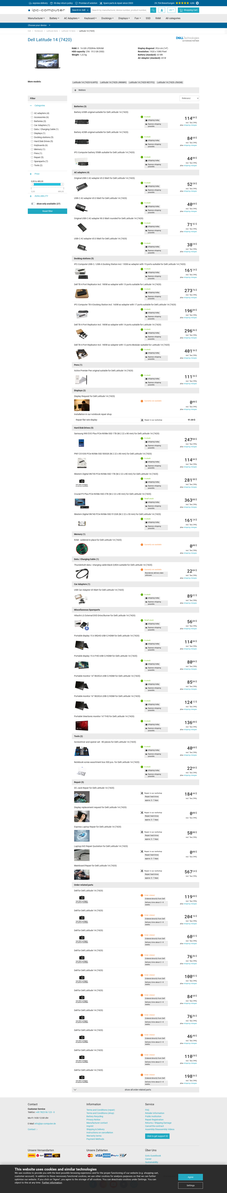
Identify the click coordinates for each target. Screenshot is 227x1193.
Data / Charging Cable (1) (46, 129)
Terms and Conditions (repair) (100, 1110)
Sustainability (151, 1162)
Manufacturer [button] (35, 18)
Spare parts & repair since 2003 (118, 3)
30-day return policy (63, 3)
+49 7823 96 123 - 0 (45, 1112)
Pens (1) (38, 153)
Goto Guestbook (153, 1155)
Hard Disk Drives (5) (43, 141)
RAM (158, 18)
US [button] (170, 10)
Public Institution (153, 1116)
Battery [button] (53, 18)
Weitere (82, 90)
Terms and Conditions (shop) (100, 1113)
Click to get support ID (157, 1136)
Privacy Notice (93, 1119)
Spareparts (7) (41, 161)
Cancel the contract (154, 1126)
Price (37, 174)
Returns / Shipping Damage (158, 1123)
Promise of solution (87, 3)
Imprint (89, 1126)
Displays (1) (39, 133)
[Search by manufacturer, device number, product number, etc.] (153, 10)
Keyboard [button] (89, 18)
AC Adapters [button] (71, 18)
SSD (148, 18)
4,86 (174, 3)
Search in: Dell (78, 10)
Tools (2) (38, 165)
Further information (52, 1182)
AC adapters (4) (41, 113)
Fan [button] (137, 18)
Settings (191, 1185)
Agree (190, 1177)
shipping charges (190, 125)
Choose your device (37, 25)
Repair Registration (154, 1119)
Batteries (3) (40, 121)
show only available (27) (48, 203)
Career (148, 1159)
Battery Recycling (94, 1116)
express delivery (40, 3)
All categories (173, 18)
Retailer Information (154, 1113)
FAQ (147, 1110)
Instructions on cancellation (99, 1132)
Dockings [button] (106, 18)
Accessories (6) (41, 117)
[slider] (32, 184)
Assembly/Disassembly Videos (159, 1129)
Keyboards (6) (41, 145)
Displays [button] (123, 18)
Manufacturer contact (97, 1123)
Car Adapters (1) (42, 125)
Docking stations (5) (43, 137)
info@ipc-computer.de (45, 1123)
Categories (40, 105)
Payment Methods (95, 1139)
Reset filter (47, 211)
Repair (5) (39, 157)
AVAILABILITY (41, 196)
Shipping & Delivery (95, 1129)
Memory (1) (39, 149)
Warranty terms (93, 1136)
